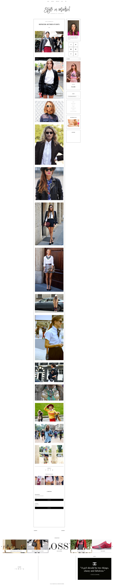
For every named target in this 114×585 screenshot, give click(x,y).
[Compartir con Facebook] (46, 470)
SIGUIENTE (35, 530)
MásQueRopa (37, 494)
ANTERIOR (63, 530)
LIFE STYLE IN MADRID (73, 111)
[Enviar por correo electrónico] (53, 470)
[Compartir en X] (48, 470)
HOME (48, 1)
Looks (49, 27)
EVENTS (73, 109)
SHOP (62, 1)
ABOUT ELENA (73, 103)
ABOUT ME (57, 1)
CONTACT (52, 1)
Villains (73, 87)
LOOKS (73, 106)
